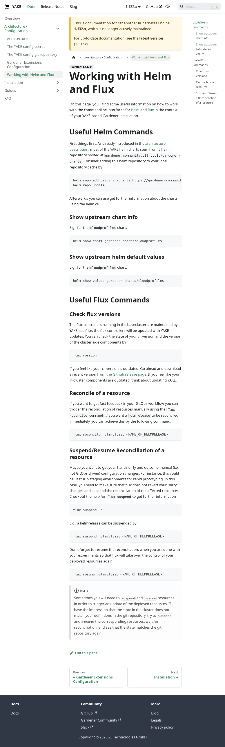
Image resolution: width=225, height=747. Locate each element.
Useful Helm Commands (200, 24)
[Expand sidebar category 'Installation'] (58, 82)
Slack (85, 727)
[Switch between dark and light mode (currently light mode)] (167, 6)
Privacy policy (162, 727)
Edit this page (86, 653)
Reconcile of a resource (205, 84)
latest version (151, 38)
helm (135, 109)
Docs (31, 6)
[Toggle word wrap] (168, 180)
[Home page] (73, 57)
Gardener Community (99, 720)
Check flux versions (203, 73)
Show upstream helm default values (206, 49)
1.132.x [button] (131, 6)
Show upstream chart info (206, 35)
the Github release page (126, 374)
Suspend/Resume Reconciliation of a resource (207, 97)
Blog (73, 6)
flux (151, 109)
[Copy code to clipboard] (176, 180)
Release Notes (52, 6)
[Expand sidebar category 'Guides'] (58, 90)
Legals (156, 720)
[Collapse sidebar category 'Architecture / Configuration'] (58, 28)
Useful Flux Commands (200, 62)
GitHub (152, 6)
